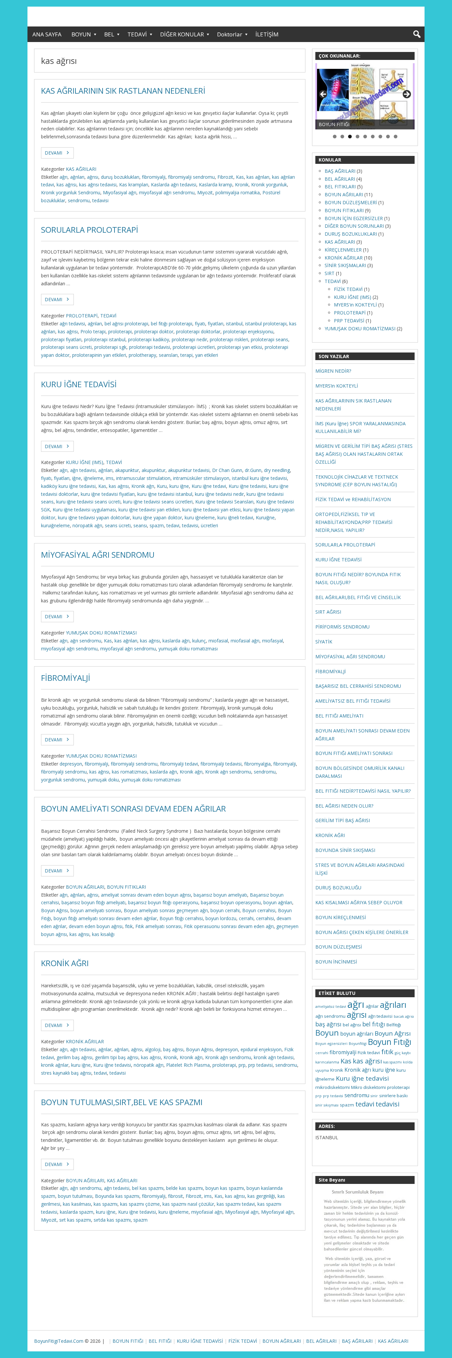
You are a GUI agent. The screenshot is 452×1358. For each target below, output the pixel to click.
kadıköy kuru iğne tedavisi (68, 486)
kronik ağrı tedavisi (274, 1057)
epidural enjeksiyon (261, 1049)
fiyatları (215, 323)
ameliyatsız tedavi (330, 1006)
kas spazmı (105, 1204)
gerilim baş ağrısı (74, 1057)
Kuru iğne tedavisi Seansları (224, 501)
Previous (324, 95)
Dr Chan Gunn (227, 470)
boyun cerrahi (225, 910)
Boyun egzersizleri (331, 1043)
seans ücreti (118, 525)
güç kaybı (403, 1053)
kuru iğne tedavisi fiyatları (108, 494)
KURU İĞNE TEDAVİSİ (79, 384)
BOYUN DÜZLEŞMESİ (338, 947)
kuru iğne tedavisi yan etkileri (149, 509)
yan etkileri (206, 355)
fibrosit (175, 1196)
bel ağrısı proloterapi (126, 323)
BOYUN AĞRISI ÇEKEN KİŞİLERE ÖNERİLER (361, 932)
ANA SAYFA (47, 34)
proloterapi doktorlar (198, 331)
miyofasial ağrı (206, 1212)
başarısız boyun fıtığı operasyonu (163, 902)
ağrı (64, 177)
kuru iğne (179, 486)
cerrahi (246, 918)
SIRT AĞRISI (328, 612)
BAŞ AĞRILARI (340, 171)
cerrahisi (265, 918)
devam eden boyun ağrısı (95, 926)
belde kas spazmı (184, 1188)
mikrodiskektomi (332, 1087)
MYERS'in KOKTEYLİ (355, 305)
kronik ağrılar (54, 1065)
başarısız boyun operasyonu (231, 902)
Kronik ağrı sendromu (228, 772)
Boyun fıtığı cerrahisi (181, 918)
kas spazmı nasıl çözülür (188, 1204)
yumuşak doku (103, 779)
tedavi (172, 525)
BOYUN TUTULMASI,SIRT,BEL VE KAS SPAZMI (122, 1102)
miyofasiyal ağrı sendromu (69, 648)
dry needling (277, 470)
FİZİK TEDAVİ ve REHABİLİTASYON (353, 499)
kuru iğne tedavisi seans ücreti (88, 501)
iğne (76, 478)
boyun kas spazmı (224, 1188)
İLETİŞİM (267, 34)
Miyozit (205, 192)
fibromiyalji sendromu (191, 177)
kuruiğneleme (55, 525)
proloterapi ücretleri (194, 347)
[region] (365, 96)
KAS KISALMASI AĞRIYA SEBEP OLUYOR (358, 902)
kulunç (199, 640)
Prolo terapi (93, 331)
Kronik (242, 184)
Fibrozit (225, 177)
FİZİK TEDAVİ (348, 289)
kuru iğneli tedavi (235, 517)
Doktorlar (229, 34)
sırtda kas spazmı (112, 1220)
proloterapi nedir (189, 339)
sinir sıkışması (327, 1105)
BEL (109, 34)
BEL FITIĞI (160, 1341)
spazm (157, 525)
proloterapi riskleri (229, 339)
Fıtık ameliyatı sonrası (158, 926)
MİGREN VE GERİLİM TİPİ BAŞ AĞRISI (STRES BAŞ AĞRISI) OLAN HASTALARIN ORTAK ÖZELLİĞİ (364, 454)
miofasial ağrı (245, 640)
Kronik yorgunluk (269, 184)
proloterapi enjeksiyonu (248, 331)
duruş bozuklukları (120, 177)
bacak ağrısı (404, 1016)
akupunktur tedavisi (188, 470)
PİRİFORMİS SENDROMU (342, 627)
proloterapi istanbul (104, 339)
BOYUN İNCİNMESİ (336, 962)
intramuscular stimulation (143, 478)
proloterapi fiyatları (61, 339)
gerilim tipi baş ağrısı (116, 1057)
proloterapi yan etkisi (239, 347)
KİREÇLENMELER (343, 250)
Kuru (162, 486)
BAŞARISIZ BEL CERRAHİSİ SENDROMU (358, 686)
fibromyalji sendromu (64, 772)
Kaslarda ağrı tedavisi (173, 184)
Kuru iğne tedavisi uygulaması (84, 509)
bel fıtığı (373, 1024)
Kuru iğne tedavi (209, 486)
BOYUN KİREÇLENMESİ (340, 917)
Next (406, 95)
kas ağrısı (66, 184)
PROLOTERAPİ (82, 315)
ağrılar (105, 1049)
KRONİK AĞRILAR (85, 1041)
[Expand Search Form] (417, 34)
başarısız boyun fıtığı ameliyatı (93, 902)
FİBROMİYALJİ (65, 678)
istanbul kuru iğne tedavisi (259, 478)
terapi (186, 355)
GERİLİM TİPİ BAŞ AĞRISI (342, 820)
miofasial (218, 640)
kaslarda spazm (76, 1212)
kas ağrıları (258, 177)
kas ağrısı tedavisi (97, 184)
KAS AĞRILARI (81, 169)
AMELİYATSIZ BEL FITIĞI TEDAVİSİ (352, 701)
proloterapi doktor (153, 331)
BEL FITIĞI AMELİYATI (339, 716)
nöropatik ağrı (87, 525)
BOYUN (81, 34)
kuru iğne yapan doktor (157, 517)
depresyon (71, 764)
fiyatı (200, 323)
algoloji (152, 1049)
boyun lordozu (220, 918)
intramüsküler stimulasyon (201, 478)
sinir (374, 1096)
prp (242, 1065)
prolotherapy (142, 355)
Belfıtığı (393, 1025)
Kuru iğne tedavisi (247, 486)
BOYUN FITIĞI (128, 1341)
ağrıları (77, 177)
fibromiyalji (153, 177)
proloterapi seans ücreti (66, 347)
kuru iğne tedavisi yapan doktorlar (94, 517)
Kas (240, 177)
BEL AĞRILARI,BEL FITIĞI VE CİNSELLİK (358, 597)
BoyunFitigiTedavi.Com (58, 1341)
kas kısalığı (103, 934)
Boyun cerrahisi (258, 910)
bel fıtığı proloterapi (171, 323)
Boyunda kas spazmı (117, 1196)
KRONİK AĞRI (65, 963)
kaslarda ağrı (176, 640)
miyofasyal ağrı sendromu (167, 192)
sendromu (79, 200)
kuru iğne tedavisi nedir (219, 494)
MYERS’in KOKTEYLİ (336, 386)
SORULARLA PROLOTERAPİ (89, 229)
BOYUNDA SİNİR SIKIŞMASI (345, 850)
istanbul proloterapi (266, 323)
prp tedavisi (260, 1065)
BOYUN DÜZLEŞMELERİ (351, 202)
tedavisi (100, 200)
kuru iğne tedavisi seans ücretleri (158, 501)
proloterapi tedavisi (149, 347)
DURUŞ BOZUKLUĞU (338, 887)
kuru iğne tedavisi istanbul (164, 494)
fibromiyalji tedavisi (221, 764)
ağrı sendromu (85, 640)
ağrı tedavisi (72, 323)
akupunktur (153, 470)
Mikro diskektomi (368, 1087)
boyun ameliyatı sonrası (95, 910)
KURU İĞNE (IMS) (84, 462)
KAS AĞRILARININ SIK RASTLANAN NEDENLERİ (123, 90)
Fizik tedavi (369, 1052)
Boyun (327, 1032)
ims (109, 478)
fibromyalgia (257, 764)
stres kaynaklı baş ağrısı (66, 1073)
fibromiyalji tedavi (179, 764)
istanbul (234, 323)
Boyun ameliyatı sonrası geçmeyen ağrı (166, 910)
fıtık (129, 926)
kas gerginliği (261, 1196)
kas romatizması (129, 772)
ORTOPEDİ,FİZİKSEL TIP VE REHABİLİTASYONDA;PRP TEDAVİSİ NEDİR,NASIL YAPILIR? (353, 522)
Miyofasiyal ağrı (119, 192)
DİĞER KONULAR (182, 34)
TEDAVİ (137, 34)
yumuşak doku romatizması (188, 648)
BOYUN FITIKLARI (126, 887)
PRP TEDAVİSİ (349, 320)
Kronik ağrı (142, 486)
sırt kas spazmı (75, 1220)
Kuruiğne (265, 517)
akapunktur (127, 470)
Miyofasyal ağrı (277, 1212)
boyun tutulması (75, 1196)
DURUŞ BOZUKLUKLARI (351, 234)
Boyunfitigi (358, 1043)
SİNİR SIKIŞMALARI (345, 265)
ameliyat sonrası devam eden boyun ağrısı (146, 895)
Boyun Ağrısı (54, 910)
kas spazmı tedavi (236, 1204)
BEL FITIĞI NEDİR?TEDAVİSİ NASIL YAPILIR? (363, 791)
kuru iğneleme (200, 517)
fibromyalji (284, 764)
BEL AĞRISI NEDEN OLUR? (344, 806)
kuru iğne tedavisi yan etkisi (211, 509)
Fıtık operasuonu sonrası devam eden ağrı (229, 926)
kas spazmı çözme (140, 1204)
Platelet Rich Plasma (188, 1065)
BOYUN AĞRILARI (85, 887)
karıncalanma (327, 1062)
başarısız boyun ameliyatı (220, 895)
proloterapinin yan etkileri (99, 355)
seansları (168, 355)
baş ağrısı (173, 1049)
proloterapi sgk (110, 347)
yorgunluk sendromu (63, 779)
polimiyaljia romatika (237, 192)
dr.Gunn (253, 470)
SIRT (330, 273)
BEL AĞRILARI (340, 179)
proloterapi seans (269, 339)
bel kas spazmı (147, 1188)
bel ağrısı (352, 1025)
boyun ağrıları (277, 902)
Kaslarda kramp (215, 184)
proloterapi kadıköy (148, 339)
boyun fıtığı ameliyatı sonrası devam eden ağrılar (105, 918)
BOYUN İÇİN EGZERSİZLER (354, 218)
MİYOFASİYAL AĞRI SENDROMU (98, 554)
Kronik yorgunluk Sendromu (70, 192)
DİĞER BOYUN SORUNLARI (354, 226)
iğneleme (93, 478)
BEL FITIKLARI (340, 186)
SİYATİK (323, 641)
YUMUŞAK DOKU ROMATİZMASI (101, 633)
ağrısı (92, 177)
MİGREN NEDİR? (333, 371)
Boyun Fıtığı (389, 1041)
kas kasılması (77, 1204)
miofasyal (272, 640)
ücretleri (209, 525)
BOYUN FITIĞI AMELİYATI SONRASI (353, 753)
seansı (140, 525)
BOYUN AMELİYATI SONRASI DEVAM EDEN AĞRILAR (133, 808)
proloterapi (120, 331)
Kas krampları (133, 184)
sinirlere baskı (393, 1096)
